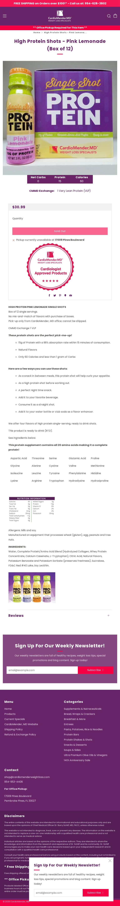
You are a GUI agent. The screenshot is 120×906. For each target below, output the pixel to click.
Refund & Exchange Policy (20, 734)
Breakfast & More (74, 719)
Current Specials (14, 719)
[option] (60, 118)
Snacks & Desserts (75, 745)
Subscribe (94, 670)
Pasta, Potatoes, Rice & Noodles (83, 729)
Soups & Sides (72, 750)
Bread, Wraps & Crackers (79, 714)
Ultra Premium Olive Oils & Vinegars (85, 755)
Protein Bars (71, 734)
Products (9, 714)
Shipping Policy (13, 729)
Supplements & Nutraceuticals (82, 709)
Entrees (68, 724)
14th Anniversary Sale (77, 760)
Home (36, 32)
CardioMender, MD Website (21, 724)
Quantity (17, 218)
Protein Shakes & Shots (78, 739)
